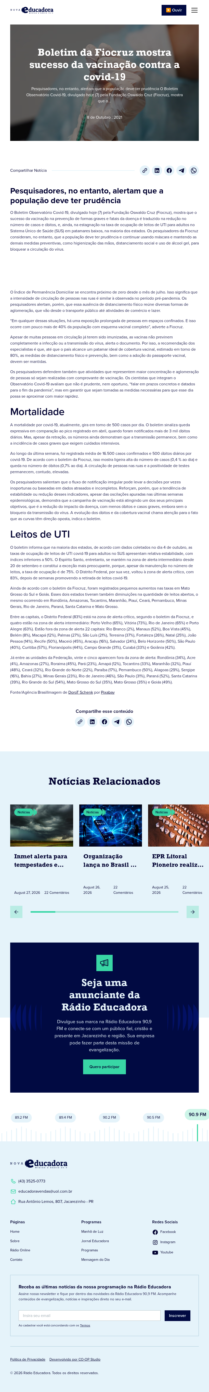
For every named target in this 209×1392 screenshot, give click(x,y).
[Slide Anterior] (16, 912)
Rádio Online (20, 1250)
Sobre (15, 1241)
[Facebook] (169, 170)
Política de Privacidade (27, 1359)
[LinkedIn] (157, 170)
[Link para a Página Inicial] (38, 1164)
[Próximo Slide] (193, 912)
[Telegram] (181, 170)
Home (15, 1231)
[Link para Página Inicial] (31, 10)
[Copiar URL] (145, 170)
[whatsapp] (194, 170)
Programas (89, 1250)
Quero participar (104, 1067)
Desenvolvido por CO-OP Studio (74, 1359)
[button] (193, 10)
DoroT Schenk (80, 692)
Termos (85, 1325)
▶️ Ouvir (174, 10)
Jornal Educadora (95, 1241)
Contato (16, 1259)
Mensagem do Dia (95, 1259)
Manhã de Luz (92, 1231)
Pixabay (108, 692)
